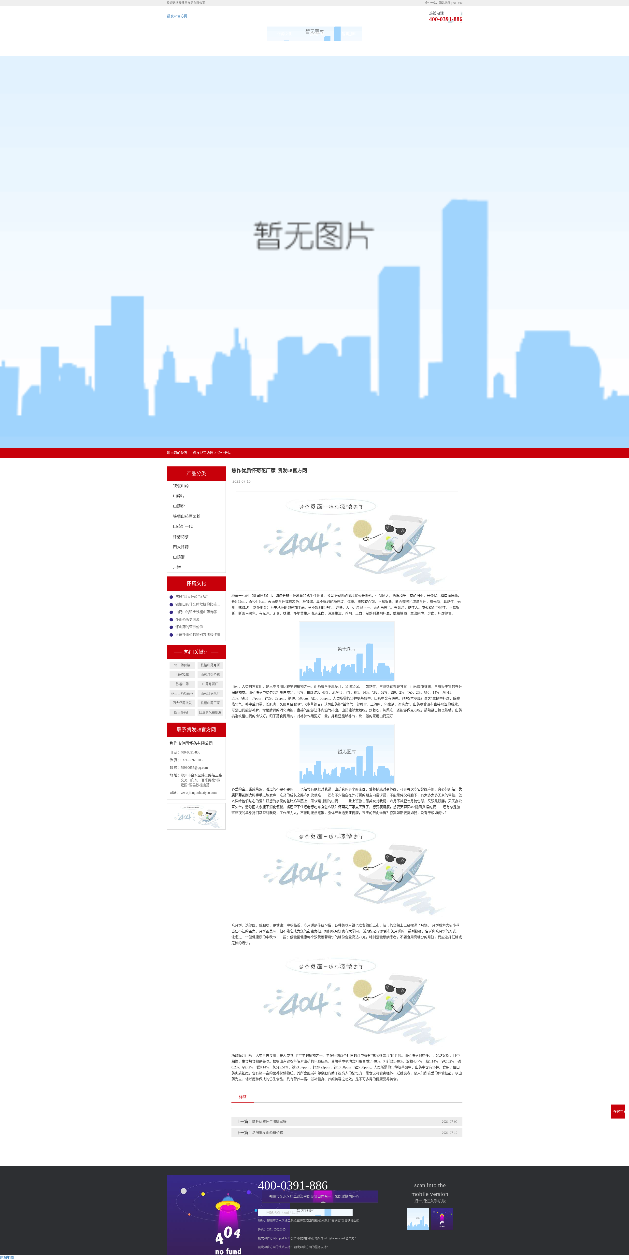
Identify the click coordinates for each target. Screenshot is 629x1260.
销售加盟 (349, 34)
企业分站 (431, 3)
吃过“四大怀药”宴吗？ (192, 597)
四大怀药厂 (182, 712)
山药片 (179, 496)
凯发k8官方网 (177, 16)
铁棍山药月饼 (210, 665)
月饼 (177, 567)
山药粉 (179, 506)
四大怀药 (181, 547)
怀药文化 (284, 34)
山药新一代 (183, 526)
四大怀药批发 (182, 703)
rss (454, 3)
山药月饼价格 (210, 674)
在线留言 (381, 34)
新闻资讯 (317, 34)
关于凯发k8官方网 (220, 34)
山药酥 (179, 557)
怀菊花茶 (181, 537)
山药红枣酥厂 (210, 693)
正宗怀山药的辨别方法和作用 (197, 634)
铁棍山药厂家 (210, 703)
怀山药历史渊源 (187, 619)
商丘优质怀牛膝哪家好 (269, 1121)
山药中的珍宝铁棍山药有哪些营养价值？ (199, 612)
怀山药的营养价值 (189, 627)
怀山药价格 (182, 665)
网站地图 (445, 3)
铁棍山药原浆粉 (186, 516)
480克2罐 (182, 674)
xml (460, 3)
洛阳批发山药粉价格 (267, 1132)
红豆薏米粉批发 (210, 712)
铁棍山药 (181, 486)
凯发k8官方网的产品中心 (253, 41)
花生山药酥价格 (182, 693)
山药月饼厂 (210, 684)
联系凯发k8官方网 (414, 34)
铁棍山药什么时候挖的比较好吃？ (199, 604)
